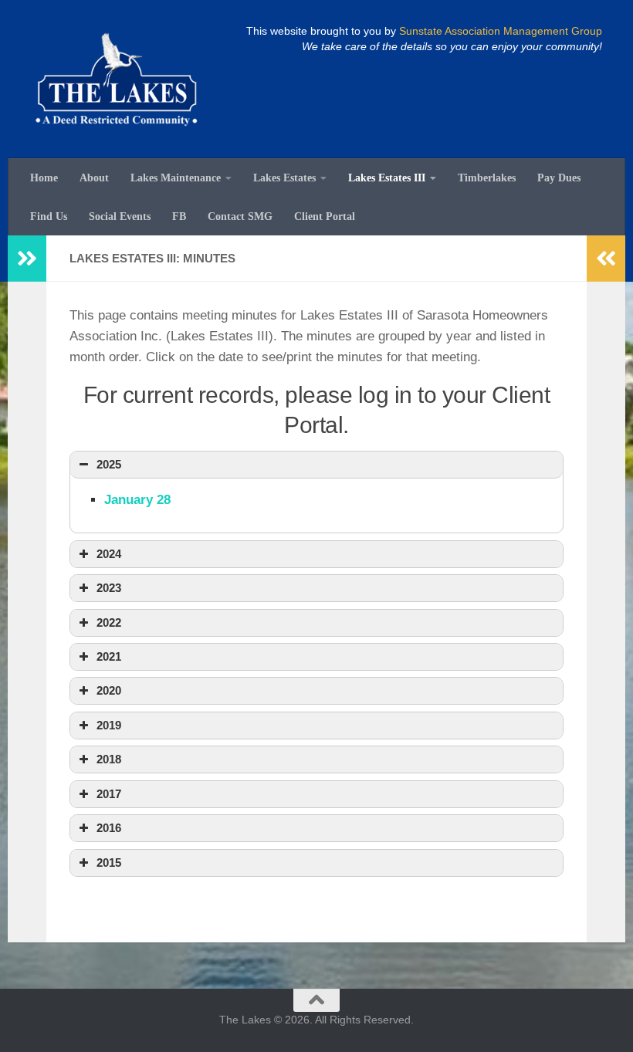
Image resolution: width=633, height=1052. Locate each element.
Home (44, 177)
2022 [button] (108, 622)
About (94, 177)
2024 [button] (108, 553)
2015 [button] (108, 862)
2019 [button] (108, 725)
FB (179, 216)
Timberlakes (487, 177)
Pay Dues (559, 177)
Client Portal (324, 216)
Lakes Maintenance (175, 177)
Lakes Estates (284, 177)
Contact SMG (240, 216)
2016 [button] (108, 827)
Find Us (48, 216)
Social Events (120, 216)
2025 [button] (108, 464)
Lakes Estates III (386, 177)
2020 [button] (108, 690)
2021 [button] (108, 656)
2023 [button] (108, 587)
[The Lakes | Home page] (116, 79)
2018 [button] (108, 759)
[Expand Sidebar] (27, 258)
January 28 (137, 499)
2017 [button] (108, 793)
